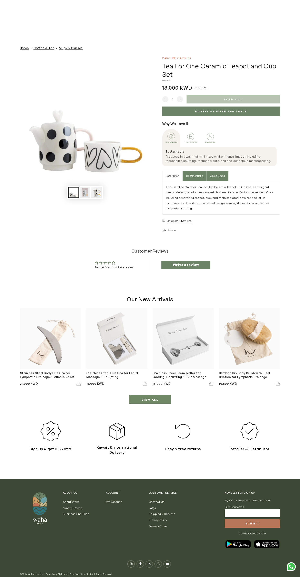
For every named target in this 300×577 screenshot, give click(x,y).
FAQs (152, 508)
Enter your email (234, 507)
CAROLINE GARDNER (177, 58)
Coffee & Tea (43, 48)
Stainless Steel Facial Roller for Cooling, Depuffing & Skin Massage (180, 374)
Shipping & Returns (162, 513)
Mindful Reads (73, 508)
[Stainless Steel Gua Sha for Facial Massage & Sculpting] (117, 338)
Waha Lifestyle (35, 574)
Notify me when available (221, 111)
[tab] (171, 138)
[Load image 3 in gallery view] (96, 192)
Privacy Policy (158, 520)
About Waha (71, 501)
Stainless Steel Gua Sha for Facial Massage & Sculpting (112, 374)
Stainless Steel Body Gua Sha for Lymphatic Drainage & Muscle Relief (47, 374)
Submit (252, 523)
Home (24, 48)
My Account (114, 501)
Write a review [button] (186, 265)
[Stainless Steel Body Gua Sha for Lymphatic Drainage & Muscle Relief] (50, 338)
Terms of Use (158, 526)
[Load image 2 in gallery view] (85, 192)
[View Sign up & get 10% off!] (50, 431)
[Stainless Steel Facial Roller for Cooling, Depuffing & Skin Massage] (183, 338)
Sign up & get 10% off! (50, 449)
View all (150, 399)
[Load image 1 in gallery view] (73, 192)
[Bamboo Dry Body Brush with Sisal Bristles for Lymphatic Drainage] (249, 338)
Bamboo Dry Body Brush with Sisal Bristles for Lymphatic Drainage (244, 374)
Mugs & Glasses (71, 48)
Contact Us (157, 501)
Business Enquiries (76, 513)
